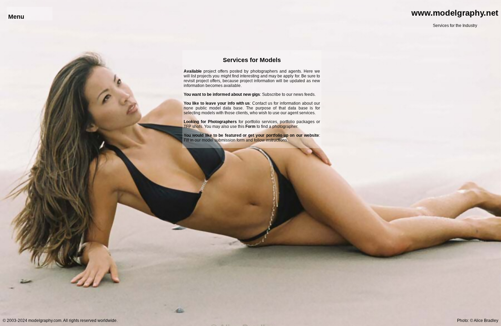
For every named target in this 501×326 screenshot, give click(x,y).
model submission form (223, 140)
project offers (215, 71)
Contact (259, 103)
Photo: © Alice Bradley (477, 320)
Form (250, 126)
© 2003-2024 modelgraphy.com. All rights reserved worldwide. (60, 320)
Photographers (222, 121)
